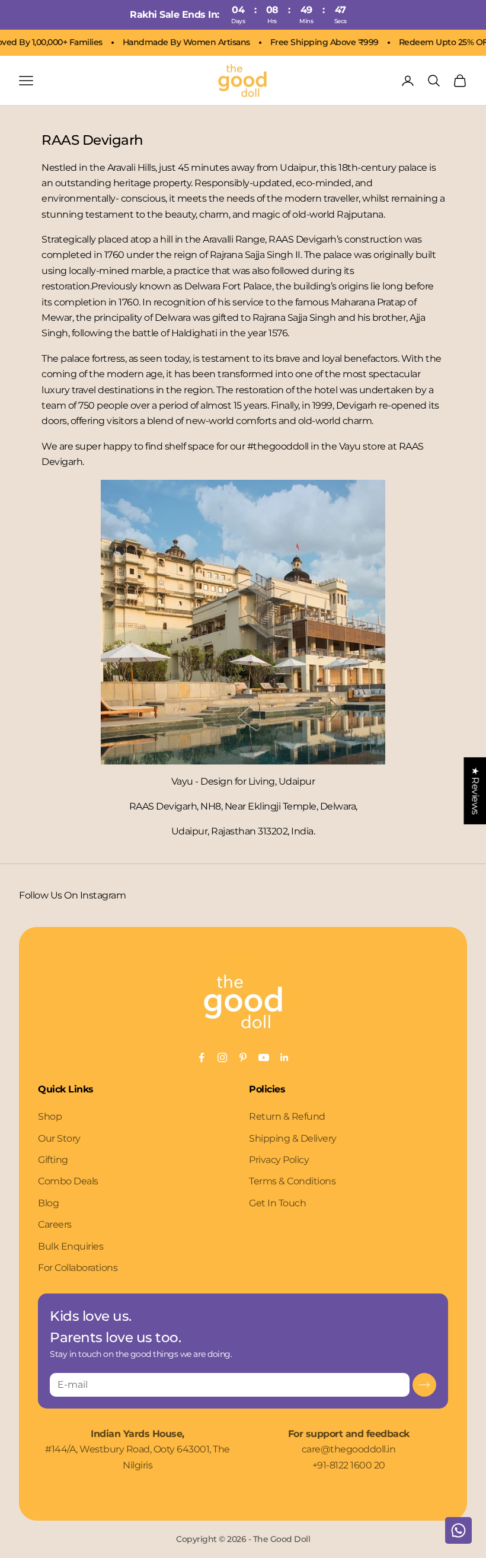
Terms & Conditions (292, 1181)
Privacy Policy (279, 1159)
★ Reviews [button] (475, 790)
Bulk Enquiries (70, 1246)
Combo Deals (68, 1181)
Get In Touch (277, 1203)
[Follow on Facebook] (201, 1057)
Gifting (53, 1159)
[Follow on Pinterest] (243, 1057)
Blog (48, 1203)
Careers (55, 1224)
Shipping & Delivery (293, 1138)
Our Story (59, 1138)
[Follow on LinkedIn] (284, 1057)
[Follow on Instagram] (222, 1057)
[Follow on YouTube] (264, 1057)
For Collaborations (77, 1267)
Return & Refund (287, 1116)
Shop (50, 1116)
